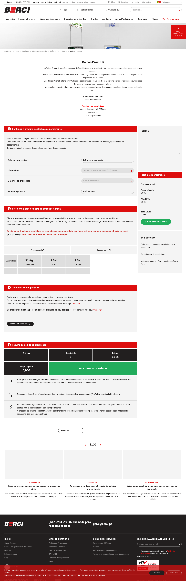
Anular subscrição (144, 557)
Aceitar (157, 573)
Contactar (76, 304)
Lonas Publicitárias (124, 19)
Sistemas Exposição (50, 19)
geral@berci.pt (102, 524)
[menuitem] (169, 2)
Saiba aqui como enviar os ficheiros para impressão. (158, 246)
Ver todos (11, 19)
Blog (112, 2)
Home (17, 51)
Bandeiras (143, 19)
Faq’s (51, 562)
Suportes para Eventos (75, 19)
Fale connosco (10, 555)
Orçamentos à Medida (102, 543)
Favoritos (123, 2)
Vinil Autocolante (170, 19)
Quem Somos (10, 543)
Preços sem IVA (37, 250)
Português (165, 2)
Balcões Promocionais (59, 51)
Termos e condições (58, 551)
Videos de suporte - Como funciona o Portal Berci (157, 263)
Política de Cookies (57, 547)
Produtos (25, 51)
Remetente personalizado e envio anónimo (111, 555)
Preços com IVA (104, 250)
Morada (96, 547)
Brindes (95, 19)
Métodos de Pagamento (59, 558)
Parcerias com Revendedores (154, 255)
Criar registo (146, 2)
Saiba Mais (174, 573)
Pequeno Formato (27, 19)
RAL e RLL (53, 555)
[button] (179, 10)
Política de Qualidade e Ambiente (18, 547)
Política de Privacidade (59, 543)
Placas (155, 19)
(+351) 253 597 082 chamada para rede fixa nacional (34, 2)
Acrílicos (106, 19)
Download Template (19, 324)
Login (136, 2)
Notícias (8, 551)
